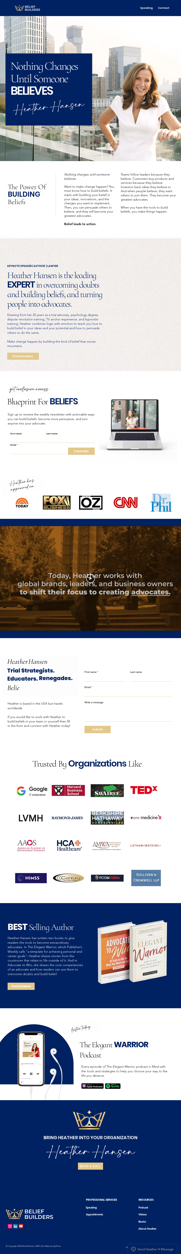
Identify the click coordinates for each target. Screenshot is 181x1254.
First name (16, 434)
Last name (52, 434)
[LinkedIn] (15, 1226)
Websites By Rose (53, 1246)
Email (14, 445)
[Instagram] (10, 1226)
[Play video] (90, 578)
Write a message (93, 702)
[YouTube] (21, 1226)
